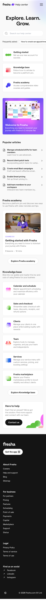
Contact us (13, 422)
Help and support (10, 473)
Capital (6, 520)
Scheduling (8, 508)
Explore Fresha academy (23, 261)
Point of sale (8, 512)
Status (6, 532)
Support (6, 528)
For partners (8, 496)
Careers (6, 469)
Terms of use (8, 556)
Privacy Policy (9, 548)
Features (6, 504)
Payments (7, 516)
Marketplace (8, 524)
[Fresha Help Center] (15, 4)
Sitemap (6, 481)
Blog (5, 477)
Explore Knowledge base (23, 392)
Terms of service (10, 552)
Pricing (6, 500)
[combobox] (23, 33)
